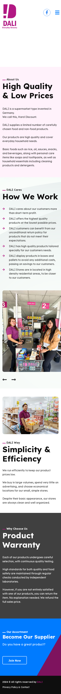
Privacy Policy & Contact (15, 687)
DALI (40, 681)
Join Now (14, 660)
